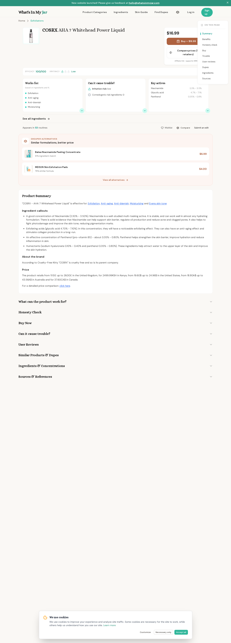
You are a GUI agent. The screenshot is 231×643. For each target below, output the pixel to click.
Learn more (109, 625)
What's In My (32, 12)
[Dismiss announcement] (228, 3)
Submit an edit (201, 127)
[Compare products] (177, 12)
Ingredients (121, 12)
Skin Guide (141, 12)
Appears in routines (35, 127)
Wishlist (168, 127)
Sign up (207, 12)
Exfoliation (94, 203)
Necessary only (163, 632)
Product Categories (95, 12)
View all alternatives (114, 180)
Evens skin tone (158, 203)
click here (65, 285)
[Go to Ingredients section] (207, 110)
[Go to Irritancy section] (144, 110)
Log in (190, 12)
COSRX (49, 30)
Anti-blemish (121, 203)
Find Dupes (161, 12)
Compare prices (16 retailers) (188, 52)
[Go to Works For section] (82, 110)
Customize (145, 632)
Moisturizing (136, 203)
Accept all (181, 632)
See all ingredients (34, 118)
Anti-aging (107, 203)
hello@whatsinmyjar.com (144, 2)
